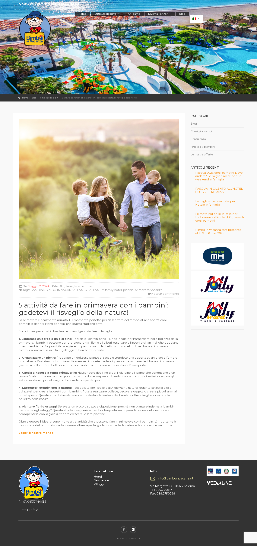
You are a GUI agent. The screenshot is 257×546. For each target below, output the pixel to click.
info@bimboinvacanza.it (175, 478)
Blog (182, 13)
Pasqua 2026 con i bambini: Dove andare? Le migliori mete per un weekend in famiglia (219, 176)
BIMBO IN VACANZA (61, 290)
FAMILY (98, 290)
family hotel (113, 290)
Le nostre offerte (202, 154)
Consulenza (198, 139)
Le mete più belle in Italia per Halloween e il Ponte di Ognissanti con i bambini (219, 217)
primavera (142, 290)
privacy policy (28, 509)
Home (82, 13)
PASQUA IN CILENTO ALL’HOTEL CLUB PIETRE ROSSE (219, 190)
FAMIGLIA (84, 290)
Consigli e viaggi (201, 131)
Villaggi (99, 484)
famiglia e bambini (49, 97)
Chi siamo (134, 13)
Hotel (98, 476)
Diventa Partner (158, 13)
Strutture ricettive (105, 13)
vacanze (156, 290)
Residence (101, 480)
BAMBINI (37, 290)
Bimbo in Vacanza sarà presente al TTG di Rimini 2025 (218, 231)
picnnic (128, 290)
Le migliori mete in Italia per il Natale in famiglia (216, 203)
